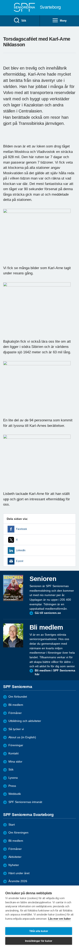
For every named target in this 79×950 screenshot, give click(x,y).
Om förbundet (17, 696)
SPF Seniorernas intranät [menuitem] (25, 802)
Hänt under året (18, 873)
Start (11, 824)
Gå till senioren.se (48, 612)
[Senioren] (13, 588)
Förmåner (15, 713)
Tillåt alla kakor (38, 931)
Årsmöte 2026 (17, 881)
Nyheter (13, 865)
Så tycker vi (16, 729)
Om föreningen (18, 832)
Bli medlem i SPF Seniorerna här (55, 672)
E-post (19, 561)
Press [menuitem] (12, 785)
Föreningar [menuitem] (15, 745)
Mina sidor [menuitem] (15, 761)
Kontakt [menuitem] (13, 753)
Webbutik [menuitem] (14, 793)
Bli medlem (15, 704)
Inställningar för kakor (38, 941)
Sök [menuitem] (23, 20)
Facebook (21, 529)
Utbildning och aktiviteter (24, 721)
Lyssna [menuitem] (13, 777)
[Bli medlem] (13, 635)
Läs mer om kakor (59, 918)
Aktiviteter (14, 856)
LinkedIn (20, 550)
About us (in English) (22, 737)
